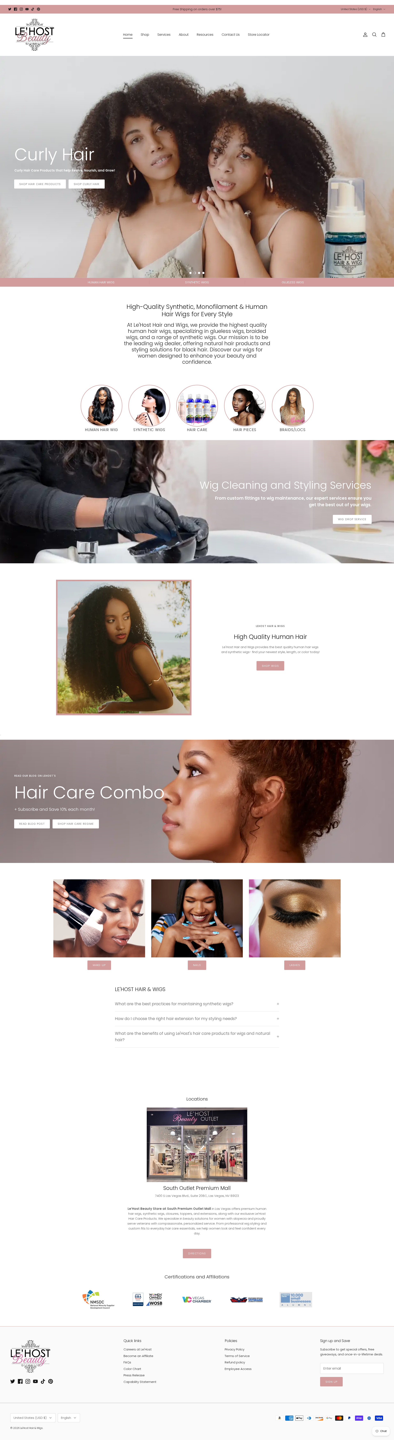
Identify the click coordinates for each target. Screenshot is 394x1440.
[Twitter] (9, 9)
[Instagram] (21, 9)
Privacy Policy (234, 1349)
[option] (197, 167)
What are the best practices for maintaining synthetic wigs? (174, 1004)
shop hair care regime (76, 824)
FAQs (127, 1362)
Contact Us (231, 34)
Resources (205, 34)
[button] (190, 273)
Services (164, 34)
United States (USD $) (354, 9)
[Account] (364, 34)
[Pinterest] (38, 9)
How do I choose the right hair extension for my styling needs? (176, 1018)
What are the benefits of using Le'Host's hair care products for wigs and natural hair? (192, 1037)
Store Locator (258, 34)
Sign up (331, 1382)
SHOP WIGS (270, 666)
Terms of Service (237, 1356)
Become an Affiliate (138, 1356)
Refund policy (235, 1362)
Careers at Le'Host (138, 1349)
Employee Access (238, 1369)
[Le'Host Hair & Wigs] (34, 35)
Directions (197, 1253)
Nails (197, 965)
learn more (28, 189)
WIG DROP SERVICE (352, 519)
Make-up (99, 965)
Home (128, 34)
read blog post (32, 824)
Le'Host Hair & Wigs (31, 1428)
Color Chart (132, 1369)
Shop (145, 34)
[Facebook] (15, 9)
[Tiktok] (32, 9)
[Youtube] (27, 9)
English (377, 9)
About (184, 34)
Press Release (134, 1375)
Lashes (295, 965)
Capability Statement (140, 1382)
